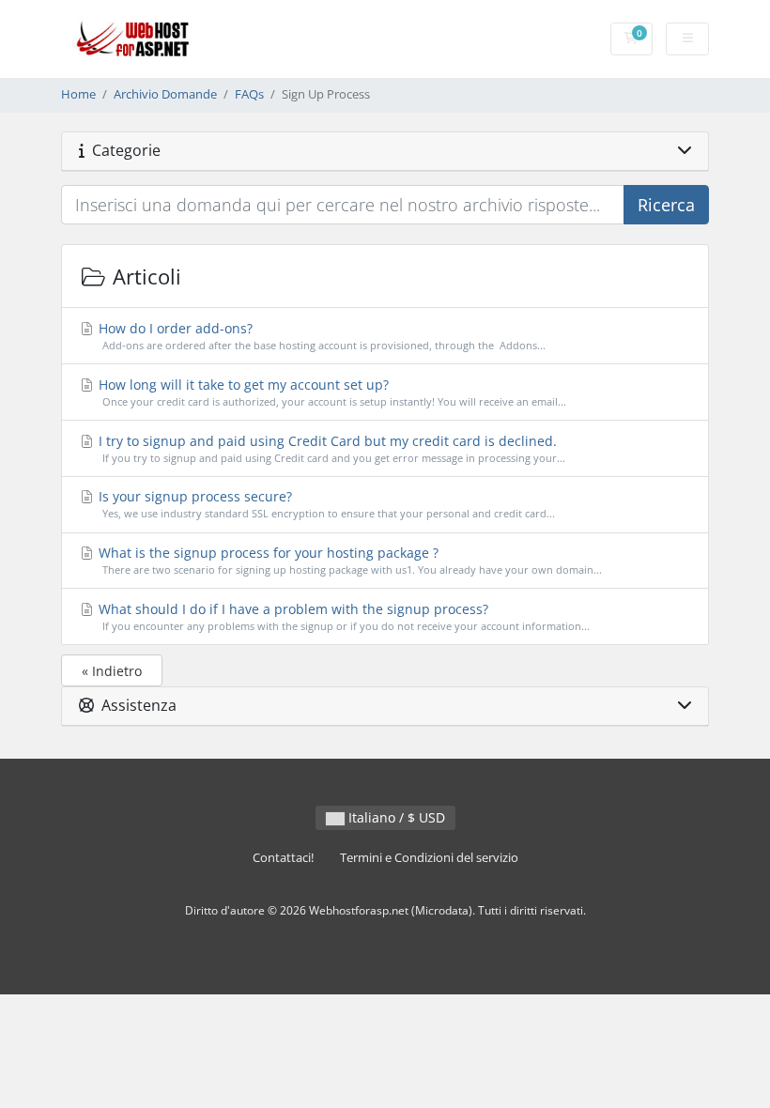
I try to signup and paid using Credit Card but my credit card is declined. (330, 448)
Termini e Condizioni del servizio (429, 858)
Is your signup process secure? (325, 503)
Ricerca (666, 204)
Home (78, 94)
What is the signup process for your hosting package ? (348, 560)
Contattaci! (283, 858)
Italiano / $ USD (395, 817)
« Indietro (112, 671)
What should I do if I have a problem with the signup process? (342, 616)
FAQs (249, 94)
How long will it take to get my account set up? (330, 392)
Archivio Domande (165, 94)
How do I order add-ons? (320, 335)
